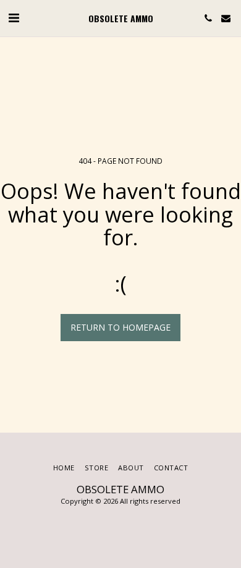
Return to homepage (120, 327)
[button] (13, 17)
